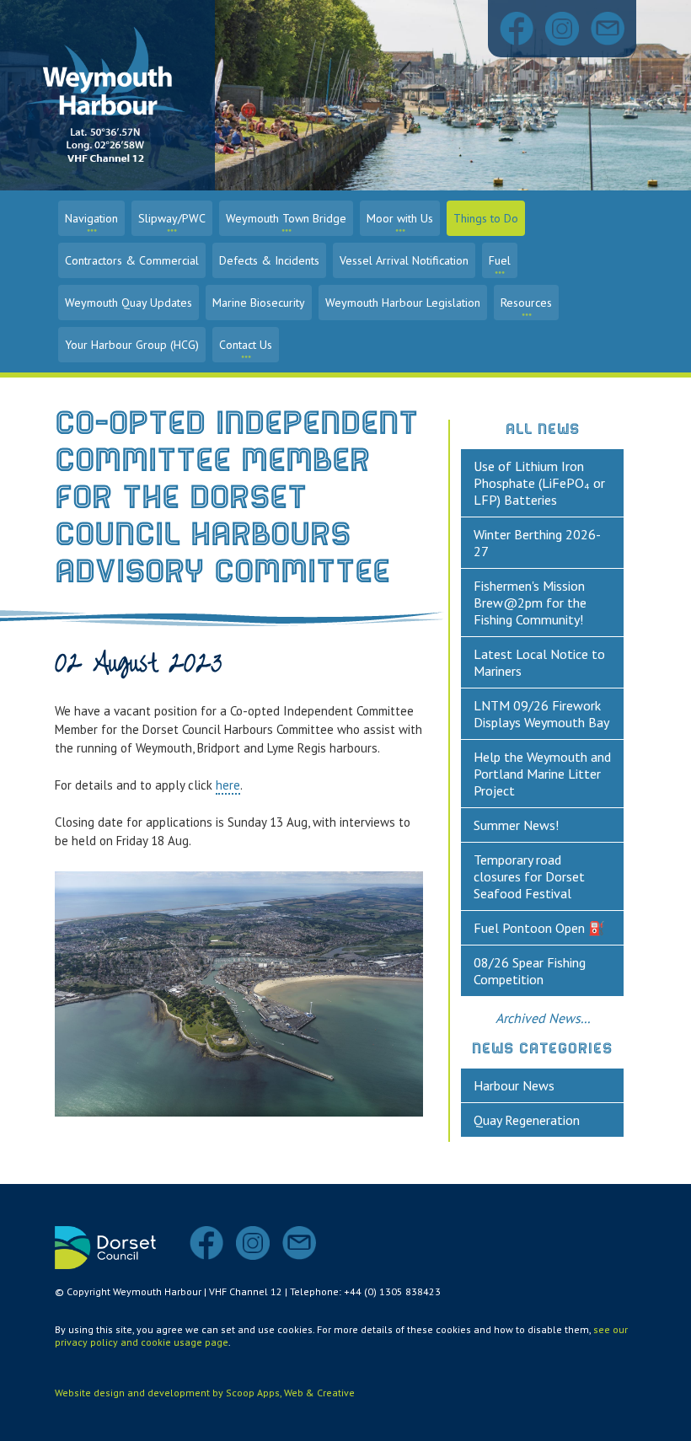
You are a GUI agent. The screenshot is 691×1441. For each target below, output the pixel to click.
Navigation (91, 218)
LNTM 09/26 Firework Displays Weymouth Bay (541, 714)
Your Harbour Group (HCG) (132, 344)
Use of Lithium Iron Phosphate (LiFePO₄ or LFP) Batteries (539, 483)
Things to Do (485, 218)
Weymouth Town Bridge (286, 218)
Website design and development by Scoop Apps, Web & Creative (205, 1392)
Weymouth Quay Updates (128, 302)
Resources (526, 302)
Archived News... (542, 1018)
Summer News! (516, 825)
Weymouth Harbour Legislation (402, 302)
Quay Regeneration (527, 1120)
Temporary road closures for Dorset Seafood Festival (529, 876)
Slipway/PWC (172, 218)
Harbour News (514, 1085)
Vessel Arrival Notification (404, 260)
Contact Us (245, 344)
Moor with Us (400, 218)
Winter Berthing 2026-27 (537, 543)
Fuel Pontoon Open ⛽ (539, 927)
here (228, 785)
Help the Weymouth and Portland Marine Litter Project (542, 773)
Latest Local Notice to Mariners (539, 662)
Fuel (500, 260)
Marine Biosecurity (258, 302)
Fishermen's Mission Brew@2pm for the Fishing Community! (530, 602)
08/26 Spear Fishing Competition (530, 971)
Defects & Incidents (269, 260)
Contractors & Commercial (132, 260)
